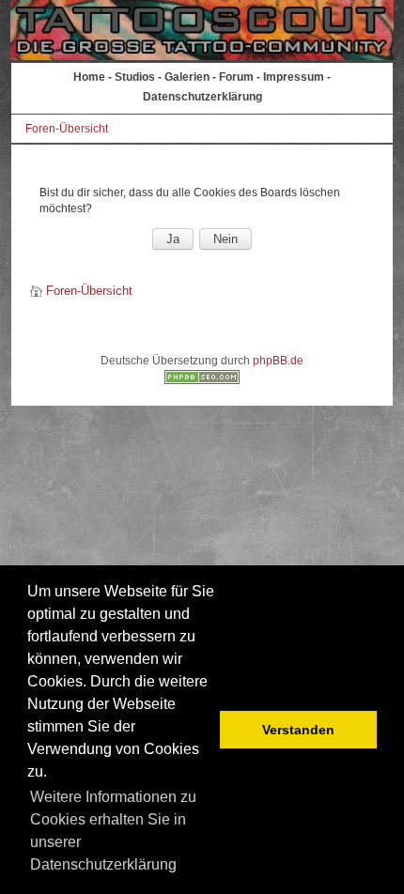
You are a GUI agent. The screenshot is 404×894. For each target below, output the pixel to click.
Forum (236, 77)
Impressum (293, 77)
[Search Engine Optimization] (202, 380)
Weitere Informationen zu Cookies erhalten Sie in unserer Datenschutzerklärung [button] (113, 830)
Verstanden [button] (298, 729)
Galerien (187, 77)
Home (89, 77)
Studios (135, 77)
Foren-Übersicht (66, 128)
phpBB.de (278, 360)
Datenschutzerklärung (202, 96)
